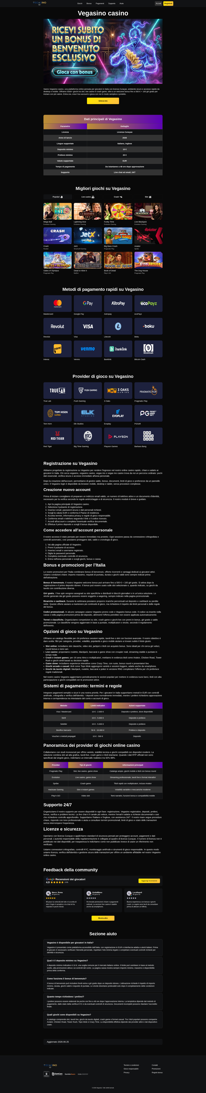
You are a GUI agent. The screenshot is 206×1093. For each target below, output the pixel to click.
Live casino (86, 197)
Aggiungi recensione (149, 881)
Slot (146, 197)
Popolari (56, 197)
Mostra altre (103, 918)
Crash (116, 197)
